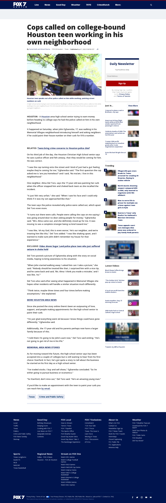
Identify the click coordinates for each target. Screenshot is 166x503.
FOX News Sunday (20, 436)
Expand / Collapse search (151, 5)
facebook (132, 497)
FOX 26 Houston (57, 49)
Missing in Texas (91, 436)
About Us (113, 419)
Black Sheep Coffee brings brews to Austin (114, 271)
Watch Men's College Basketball (68, 474)
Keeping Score (42, 426)
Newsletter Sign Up (116, 428)
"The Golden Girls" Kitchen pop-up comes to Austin (114, 281)
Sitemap (16, 439)
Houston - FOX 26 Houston (47, 460)
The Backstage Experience (70, 442)
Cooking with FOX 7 (44, 428)
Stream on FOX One (71, 454)
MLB (15, 462)
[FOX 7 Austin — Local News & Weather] (20, 5)
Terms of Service (123, 96)
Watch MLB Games (68, 464)
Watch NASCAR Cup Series (70, 467)
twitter (137, 497)
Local (15, 423)
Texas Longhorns (19, 457)
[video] (133, 272)
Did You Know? (137, 441)
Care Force (89, 434)
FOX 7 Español (66, 428)
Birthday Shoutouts (44, 423)
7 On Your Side (90, 426)
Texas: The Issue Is (92, 431)
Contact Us (113, 426)
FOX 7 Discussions (91, 439)
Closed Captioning (115, 439)
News (16, 419)
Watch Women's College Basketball (70, 478)
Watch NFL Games (68, 457)
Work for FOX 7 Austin (117, 434)
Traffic (15, 426)
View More (133, 105)
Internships (113, 436)
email (151, 497)
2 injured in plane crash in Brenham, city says (114, 111)
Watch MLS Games (68, 485)
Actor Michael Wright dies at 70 (115, 153)
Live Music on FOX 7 (44, 431)
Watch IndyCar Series (68, 470)
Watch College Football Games (69, 461)
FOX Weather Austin (68, 434)
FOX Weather (137, 438)
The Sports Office (67, 431)
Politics (16, 431)
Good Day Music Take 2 (70, 439)
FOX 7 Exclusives (93, 419)
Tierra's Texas (66, 426)
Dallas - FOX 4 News (44, 457)
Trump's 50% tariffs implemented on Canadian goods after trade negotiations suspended (114, 144)
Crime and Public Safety (51, 396)
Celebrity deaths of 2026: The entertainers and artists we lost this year (115, 133)
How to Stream (66, 423)
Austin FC (16, 460)
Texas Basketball (19, 468)
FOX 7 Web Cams (138, 435)
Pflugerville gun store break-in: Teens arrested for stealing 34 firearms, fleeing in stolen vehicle (128, 175)
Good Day (42, 419)
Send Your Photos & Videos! (139, 431)
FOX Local (66, 419)
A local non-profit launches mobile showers (114, 291)
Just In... (109, 105)
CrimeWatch (89, 423)
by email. (45, 388)
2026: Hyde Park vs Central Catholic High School (114, 311)
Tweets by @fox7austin (115, 347)
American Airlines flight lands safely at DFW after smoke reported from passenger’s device (114, 123)
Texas (66, 49)
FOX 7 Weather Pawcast (141, 423)
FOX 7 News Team (115, 431)
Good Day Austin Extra (69, 436)
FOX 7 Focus (89, 428)
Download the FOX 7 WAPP (140, 427)
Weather (136, 419)
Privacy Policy (124, 94)
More (117, 5)
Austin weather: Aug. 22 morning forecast (113, 301)
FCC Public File (114, 442)
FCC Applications (115, 445)
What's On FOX (114, 423)
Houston (45, 116)
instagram (142, 497)
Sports (16, 454)
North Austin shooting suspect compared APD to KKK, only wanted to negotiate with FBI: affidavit (128, 190)
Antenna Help (113, 447)
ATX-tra (87, 442)
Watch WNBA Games (69, 482)
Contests (40, 436)
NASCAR (16, 465)
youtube (146, 497)
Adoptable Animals (44, 434)
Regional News (44, 454)
